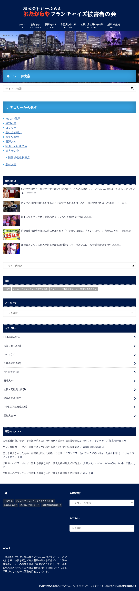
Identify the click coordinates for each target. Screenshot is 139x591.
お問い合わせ (113, 26)
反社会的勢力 (13, 132)
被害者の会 (12, 150)
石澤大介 (10, 141)
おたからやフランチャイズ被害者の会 (30, 289)
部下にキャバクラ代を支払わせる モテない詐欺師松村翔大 (57, 216)
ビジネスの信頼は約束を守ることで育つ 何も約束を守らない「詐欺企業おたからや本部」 (74, 202)
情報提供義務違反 (19, 157)
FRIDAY (7, 289)
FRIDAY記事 (12, 118)
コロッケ (10, 127)
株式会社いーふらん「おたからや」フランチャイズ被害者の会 (86, 585)
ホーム (22, 26)
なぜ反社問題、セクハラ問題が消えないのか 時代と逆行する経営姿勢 (40, 440)
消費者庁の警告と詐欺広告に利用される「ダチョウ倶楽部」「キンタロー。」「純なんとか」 (76, 230)
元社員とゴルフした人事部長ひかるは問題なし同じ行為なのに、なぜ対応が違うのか (71, 244)
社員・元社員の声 (16, 146)
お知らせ (35, 26)
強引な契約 (12, 136)
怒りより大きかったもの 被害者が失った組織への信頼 (32, 453)
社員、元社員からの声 (92, 26)
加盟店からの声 (68, 26)
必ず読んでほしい (69, 289)
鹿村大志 (10, 164)
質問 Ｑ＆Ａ (50, 26)
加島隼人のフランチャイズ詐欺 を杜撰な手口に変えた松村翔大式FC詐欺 (41, 463)
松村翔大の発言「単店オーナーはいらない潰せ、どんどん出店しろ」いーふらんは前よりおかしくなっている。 (78, 190)
